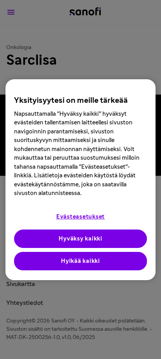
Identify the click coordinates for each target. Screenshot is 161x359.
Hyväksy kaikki (80, 239)
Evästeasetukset (80, 217)
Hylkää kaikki (80, 261)
